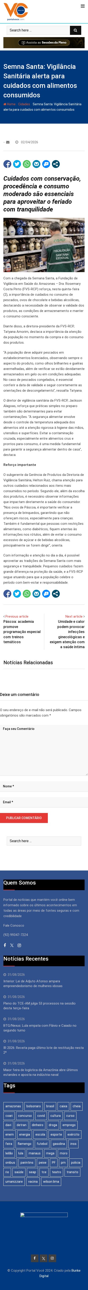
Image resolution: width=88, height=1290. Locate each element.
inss (73, 1144)
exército (73, 1134)
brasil (50, 1106)
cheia (77, 1106)
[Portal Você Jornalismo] (8, 142)
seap (32, 1172)
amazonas (13, 1106)
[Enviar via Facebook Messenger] (46, 164)
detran (21, 1125)
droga (53, 1125)
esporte (56, 1134)
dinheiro (37, 1125)
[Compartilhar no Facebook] (7, 164)
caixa (63, 1106)
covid (41, 1115)
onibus (10, 1162)
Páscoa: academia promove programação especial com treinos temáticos (22, 631)
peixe (42, 1162)
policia (75, 1162)
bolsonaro (33, 1106)
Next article (74, 616)
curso (70, 1115)
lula (20, 1153)
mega (50, 1153)
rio (7, 1172)
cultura (55, 1115)
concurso (25, 1115)
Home (11, 104)
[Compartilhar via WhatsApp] (27, 164)
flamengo (24, 1144)
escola (40, 1134)
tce (44, 1172)
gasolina (59, 1144)
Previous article (16, 616)
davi (8, 1125)
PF (54, 1162)
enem (9, 1134)
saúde (18, 1172)
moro (63, 1153)
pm (63, 1162)
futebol (42, 1144)
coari (9, 1115)
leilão (9, 1153)
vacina (33, 1181)
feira (8, 1144)
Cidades (24, 104)
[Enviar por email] (36, 164)
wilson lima (51, 1181)
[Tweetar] (17, 164)
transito (72, 1172)
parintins (27, 1162)
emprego (69, 1125)
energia (24, 1134)
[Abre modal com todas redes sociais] (56, 164)
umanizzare (14, 1181)
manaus (35, 1153)
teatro (56, 1172)
